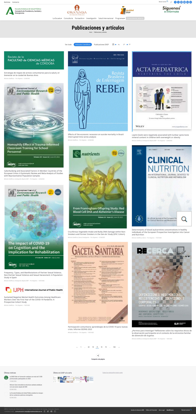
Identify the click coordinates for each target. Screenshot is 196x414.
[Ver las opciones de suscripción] (171, 10)
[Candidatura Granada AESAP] (77, 15)
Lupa (34, 60)
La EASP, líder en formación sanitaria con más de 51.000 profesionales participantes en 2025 (26, 378)
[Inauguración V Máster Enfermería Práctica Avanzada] (90, 379)
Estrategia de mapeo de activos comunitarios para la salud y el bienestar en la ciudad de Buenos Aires (31, 74)
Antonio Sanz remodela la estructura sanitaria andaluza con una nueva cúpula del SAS (26, 386)
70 (93, 347)
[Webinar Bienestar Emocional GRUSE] (83, 379)
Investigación (145, 140)
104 (114, 347)
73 (106, 347)
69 (88, 347)
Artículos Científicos (82, 44)
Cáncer (80, 237)
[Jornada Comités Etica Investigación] (63, 379)
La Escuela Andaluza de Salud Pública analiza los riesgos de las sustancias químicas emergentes (26, 394)
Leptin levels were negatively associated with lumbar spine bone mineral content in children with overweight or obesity (160, 136)
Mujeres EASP (153, 140)
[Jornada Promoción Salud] (70, 379)
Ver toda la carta (118, 372)
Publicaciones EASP (101, 44)
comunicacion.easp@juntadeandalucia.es (28, 411)
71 (97, 347)
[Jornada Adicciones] (76, 379)
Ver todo (68, 44)
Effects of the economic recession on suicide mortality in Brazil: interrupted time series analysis (96, 135)
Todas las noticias (107, 372)
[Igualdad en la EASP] (130, 10)
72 (101, 347)
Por (19, 78)
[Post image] (6, 378)
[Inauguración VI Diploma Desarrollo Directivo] (56, 379)
